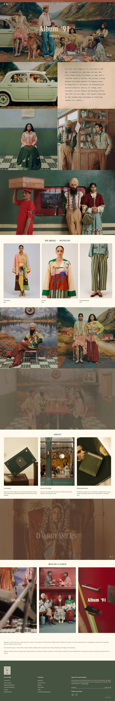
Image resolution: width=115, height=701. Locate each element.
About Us (40, 680)
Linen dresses (38, 642)
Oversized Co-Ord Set (87, 651)
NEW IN (39, 4)
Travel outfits (20, 647)
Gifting (40, 685)
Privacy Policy (85, 683)
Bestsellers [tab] (65, 241)
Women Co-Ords (52, 651)
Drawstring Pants (84, 300)
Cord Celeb (41, 687)
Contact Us (7, 680)
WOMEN (46, 4)
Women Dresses (13, 651)
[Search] (106, 4)
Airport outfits (28, 647)
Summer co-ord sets (72, 642)
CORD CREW (80, 4)
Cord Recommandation (44, 692)
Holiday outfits (37, 647)
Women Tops (22, 651)
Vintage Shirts (76, 651)
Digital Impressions (108, 697)
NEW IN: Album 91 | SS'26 (57, 1)
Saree (70, 651)
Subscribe (107, 687)
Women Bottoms (31, 651)
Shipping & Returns (9, 685)
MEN (52, 4)
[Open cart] (110, 4)
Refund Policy (8, 692)
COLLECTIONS (65, 4)
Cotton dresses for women (27, 642)
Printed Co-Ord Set (99, 651)
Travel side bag (71, 647)
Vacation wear (46, 647)
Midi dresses (55, 642)
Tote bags (63, 647)
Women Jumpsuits (63, 651)
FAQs (39, 689)
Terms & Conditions (9, 687)
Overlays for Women (42, 651)
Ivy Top (44, 300)
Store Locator (7, 682)
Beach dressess (83, 642)
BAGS (57, 4)
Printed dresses (47, 642)
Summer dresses (14, 642)
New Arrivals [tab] (50, 241)
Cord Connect (41, 682)
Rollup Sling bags (55, 647)
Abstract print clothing (15, 644)
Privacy (6, 689)
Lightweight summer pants (95, 642)
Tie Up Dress (7, 300)
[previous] (2, 271)
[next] (112, 271)
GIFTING (72, 4)
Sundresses (63, 642)
